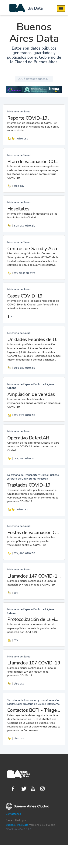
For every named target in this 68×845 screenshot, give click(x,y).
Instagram (44, 789)
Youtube (34, 789)
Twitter (25, 789)
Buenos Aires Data (17, 825)
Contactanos (13, 814)
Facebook (15, 789)
